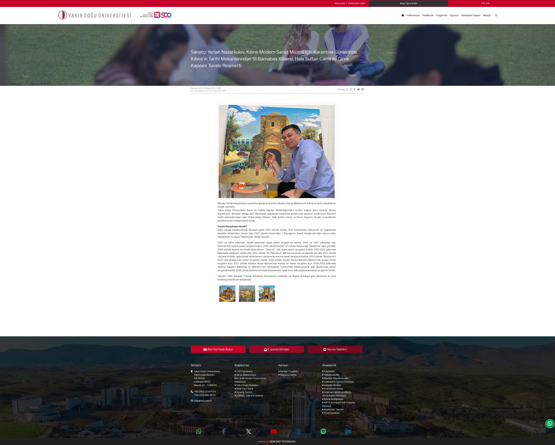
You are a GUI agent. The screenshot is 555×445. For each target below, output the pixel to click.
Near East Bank (244, 388)
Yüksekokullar (331, 374)
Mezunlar (340, 3)
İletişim (487, 15)
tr (482, 3)
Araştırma (441, 15)
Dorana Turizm (244, 392)
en (488, 3)
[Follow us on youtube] (273, 431)
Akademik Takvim (333, 409)
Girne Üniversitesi (246, 374)
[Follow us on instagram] (298, 431)
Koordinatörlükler (333, 388)
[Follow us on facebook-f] (224, 431)
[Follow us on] (248, 431)
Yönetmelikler (331, 413)
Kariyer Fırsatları (289, 371)
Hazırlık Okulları (332, 385)
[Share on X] (351, 89)
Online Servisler (357, 3)
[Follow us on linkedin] (348, 431)
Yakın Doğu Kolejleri (247, 385)
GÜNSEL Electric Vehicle (249, 395)
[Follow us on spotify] (323, 431)
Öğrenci (454, 15)
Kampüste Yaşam (470, 15)
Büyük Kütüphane (333, 399)
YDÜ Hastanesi (244, 371)
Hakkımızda (413, 15)
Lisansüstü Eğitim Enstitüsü (338, 381)
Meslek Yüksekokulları (336, 378)
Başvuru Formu (288, 374)
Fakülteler (329, 371)
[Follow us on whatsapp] (199, 431)
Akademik (427, 15)
